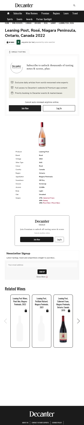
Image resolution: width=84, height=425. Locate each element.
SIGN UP (42, 272)
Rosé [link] (46, 23)
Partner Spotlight (44, 19)
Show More (40, 277)
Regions (56, 13)
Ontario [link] (37, 23)
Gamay (45, 200)
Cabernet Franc (48, 198)
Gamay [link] (53, 23)
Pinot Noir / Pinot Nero (51, 203)
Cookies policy (57, 422)
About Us (25, 422)
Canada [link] (28, 23)
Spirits (10, 19)
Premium (45, 13)
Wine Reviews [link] (17, 23)
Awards (29, 19)
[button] (17, 52)
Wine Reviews (32, 13)
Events (19, 19)
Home (7, 23)
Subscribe (17, 13)
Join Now (25, 108)
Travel (75, 13)
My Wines (11, 42)
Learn (66, 13)
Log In (59, 108)
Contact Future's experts (40, 422)
